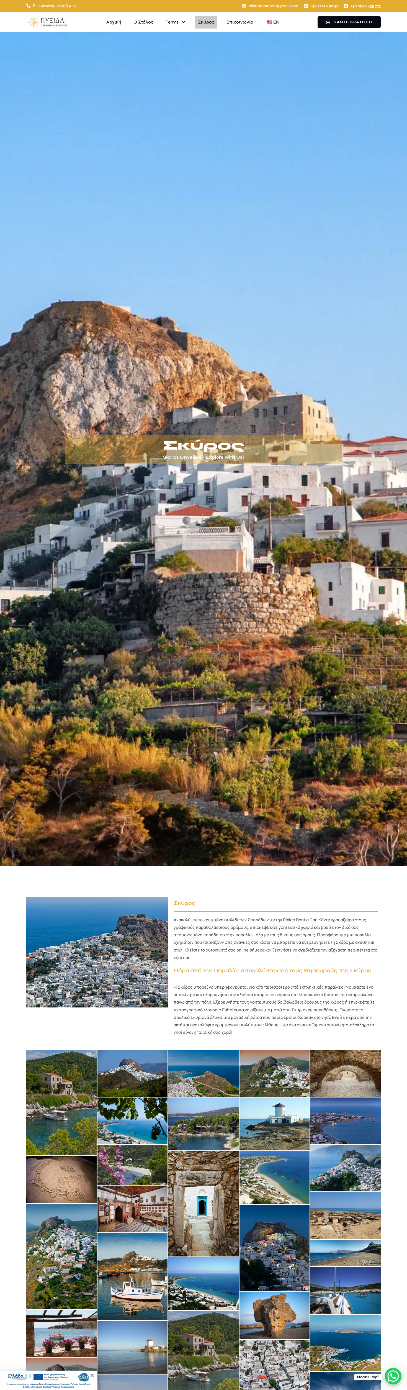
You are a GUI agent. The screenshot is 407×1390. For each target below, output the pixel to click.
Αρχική (113, 22)
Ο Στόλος (143, 22)
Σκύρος (206, 22)
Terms (172, 22)
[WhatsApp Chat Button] (393, 1376)
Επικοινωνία (239, 22)
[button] (92, 1375)
